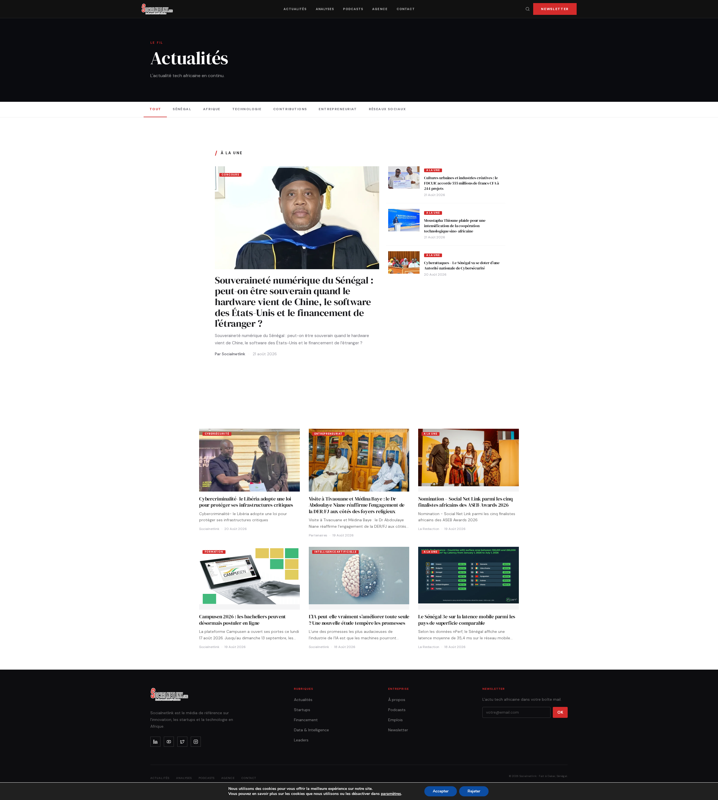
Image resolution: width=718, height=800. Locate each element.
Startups (302, 709)
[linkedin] (155, 742)
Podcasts (353, 9)
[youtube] (169, 742)
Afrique (211, 109)
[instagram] (196, 742)
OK (560, 712)
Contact (406, 9)
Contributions (290, 109)
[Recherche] (527, 9)
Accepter (440, 791)
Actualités (295, 9)
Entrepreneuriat (338, 109)
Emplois (395, 719)
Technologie (247, 109)
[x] (182, 742)
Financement (306, 719)
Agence (380, 9)
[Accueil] (157, 9)
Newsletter (555, 9)
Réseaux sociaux (387, 109)
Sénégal (182, 109)
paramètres (391, 793)
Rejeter (474, 791)
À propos (396, 699)
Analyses (325, 9)
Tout (155, 109)
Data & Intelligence (311, 729)
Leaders (301, 740)
